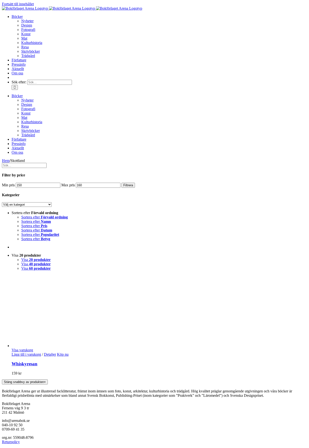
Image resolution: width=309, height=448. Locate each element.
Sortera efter (44, 217)
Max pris (68, 185)
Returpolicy (11, 442)
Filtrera (128, 185)
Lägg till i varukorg (26, 354)
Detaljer (50, 354)
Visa (36, 260)
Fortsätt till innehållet (18, 4)
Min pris (8, 185)
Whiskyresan (24, 363)
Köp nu (63, 354)
